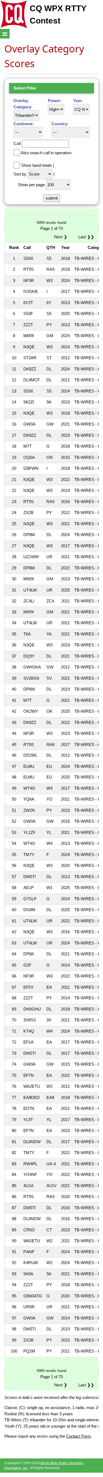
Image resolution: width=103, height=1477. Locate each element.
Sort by (19, 174)
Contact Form (78, 1436)
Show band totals (36, 165)
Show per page (31, 184)
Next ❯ (61, 236)
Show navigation (5, 33)
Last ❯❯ (86, 236)
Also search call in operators (46, 152)
